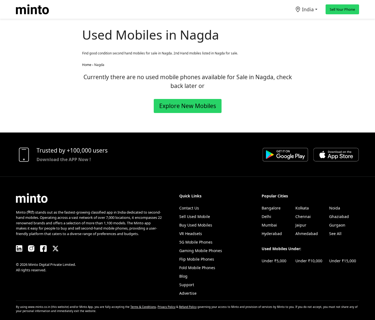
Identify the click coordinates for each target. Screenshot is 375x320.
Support (186, 284)
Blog (183, 276)
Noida (334, 208)
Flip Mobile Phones (196, 259)
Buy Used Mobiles (195, 225)
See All (335, 233)
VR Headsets (190, 233)
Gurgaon (337, 225)
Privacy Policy (166, 307)
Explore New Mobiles (187, 106)
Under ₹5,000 (274, 260)
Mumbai (269, 225)
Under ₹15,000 (342, 260)
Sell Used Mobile (194, 216)
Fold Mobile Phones (197, 267)
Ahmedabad (306, 233)
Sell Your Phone (342, 9)
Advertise (188, 293)
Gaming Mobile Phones (200, 250)
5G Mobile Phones (195, 242)
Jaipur (300, 225)
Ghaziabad (339, 216)
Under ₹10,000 (308, 260)
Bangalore (271, 208)
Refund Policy (188, 307)
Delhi (266, 216)
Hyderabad (272, 233)
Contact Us (189, 208)
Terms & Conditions (143, 307)
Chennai (303, 216)
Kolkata (302, 208)
